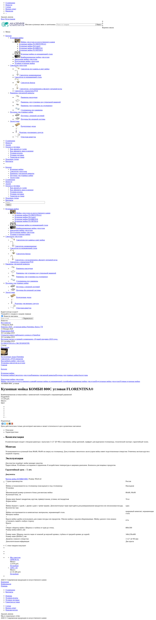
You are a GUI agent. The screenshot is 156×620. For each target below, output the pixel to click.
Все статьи (5, 347)
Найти (8, 205)
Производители (11, 610)
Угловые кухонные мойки (130, 381)
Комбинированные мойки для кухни (81, 381)
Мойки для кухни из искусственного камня (18, 381)
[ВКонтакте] (2, 423)
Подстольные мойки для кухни (107, 381)
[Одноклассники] (7, 423)
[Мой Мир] (10, 423)
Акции (8, 145)
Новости (8, 143)
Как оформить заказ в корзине (21, 151)
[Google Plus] (12, 423)
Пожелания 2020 (7, 331)
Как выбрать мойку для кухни (12, 361)
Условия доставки (17, 155)
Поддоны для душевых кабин (21, 112)
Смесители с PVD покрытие (12, 359)
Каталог (8, 36)
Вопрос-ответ (10, 608)
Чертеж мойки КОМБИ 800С (16, 479)
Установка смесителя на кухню (13, 363)
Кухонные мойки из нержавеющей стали (51, 381)
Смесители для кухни (18, 65)
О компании (10, 141)
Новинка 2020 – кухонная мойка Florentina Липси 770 (22, 327)
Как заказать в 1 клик (18, 149)
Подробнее (14, 566)
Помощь (4, 586)
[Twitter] (5, 423)
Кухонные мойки (16, 38)
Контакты (9, 161)
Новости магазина (10, 316)
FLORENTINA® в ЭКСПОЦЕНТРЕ (15, 343)
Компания (5, 582)
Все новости (6, 323)
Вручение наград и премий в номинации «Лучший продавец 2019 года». (29, 339)
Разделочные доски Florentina (12, 357)
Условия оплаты (16, 153)
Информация (6, 584)
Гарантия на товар (17, 157)
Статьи (8, 606)
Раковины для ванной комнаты (22, 93)
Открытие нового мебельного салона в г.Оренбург (20, 335)
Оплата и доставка (12, 147)
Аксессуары (14, 121)
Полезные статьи (12, 159)
